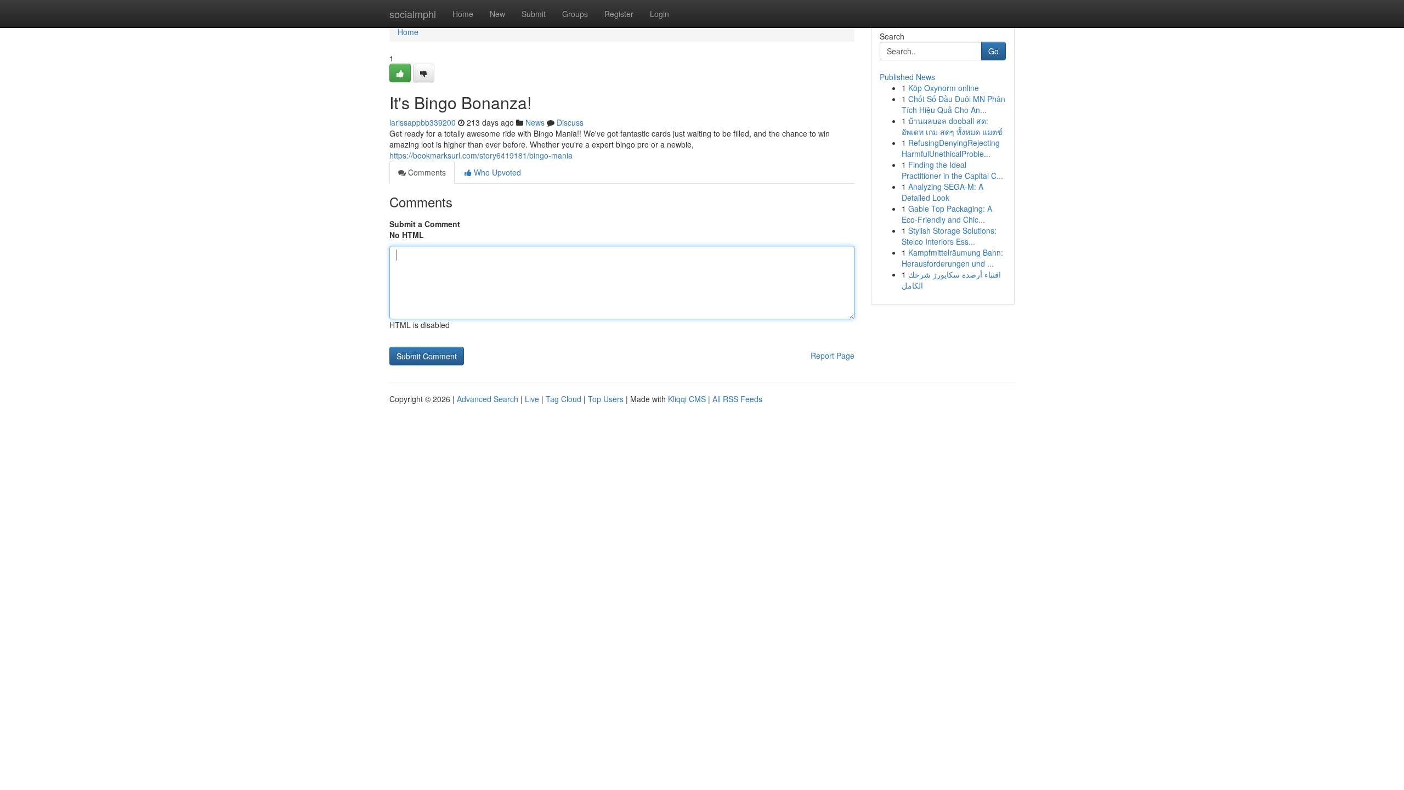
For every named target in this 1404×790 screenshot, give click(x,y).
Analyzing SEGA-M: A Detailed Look (942, 192)
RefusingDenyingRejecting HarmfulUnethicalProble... (951, 148)
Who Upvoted (496, 172)
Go (993, 51)
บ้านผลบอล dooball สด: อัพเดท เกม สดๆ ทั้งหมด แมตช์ (952, 126)
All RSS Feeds (737, 398)
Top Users (606, 398)
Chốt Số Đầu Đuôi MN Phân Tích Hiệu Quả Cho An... (953, 104)
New (497, 13)
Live (532, 398)
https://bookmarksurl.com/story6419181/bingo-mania (481, 155)
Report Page (832, 355)
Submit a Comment (424, 223)
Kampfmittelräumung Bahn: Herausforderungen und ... (952, 258)
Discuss (570, 122)
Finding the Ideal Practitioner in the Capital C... (952, 170)
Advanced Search (487, 398)
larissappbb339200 (422, 122)
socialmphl (412, 14)
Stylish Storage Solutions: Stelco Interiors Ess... (949, 236)
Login (659, 13)
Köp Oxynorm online (943, 87)
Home (462, 13)
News (535, 122)
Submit (534, 13)
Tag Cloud (563, 398)
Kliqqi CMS (687, 398)
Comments (426, 172)
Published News (907, 76)
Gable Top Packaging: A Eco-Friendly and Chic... (947, 214)
